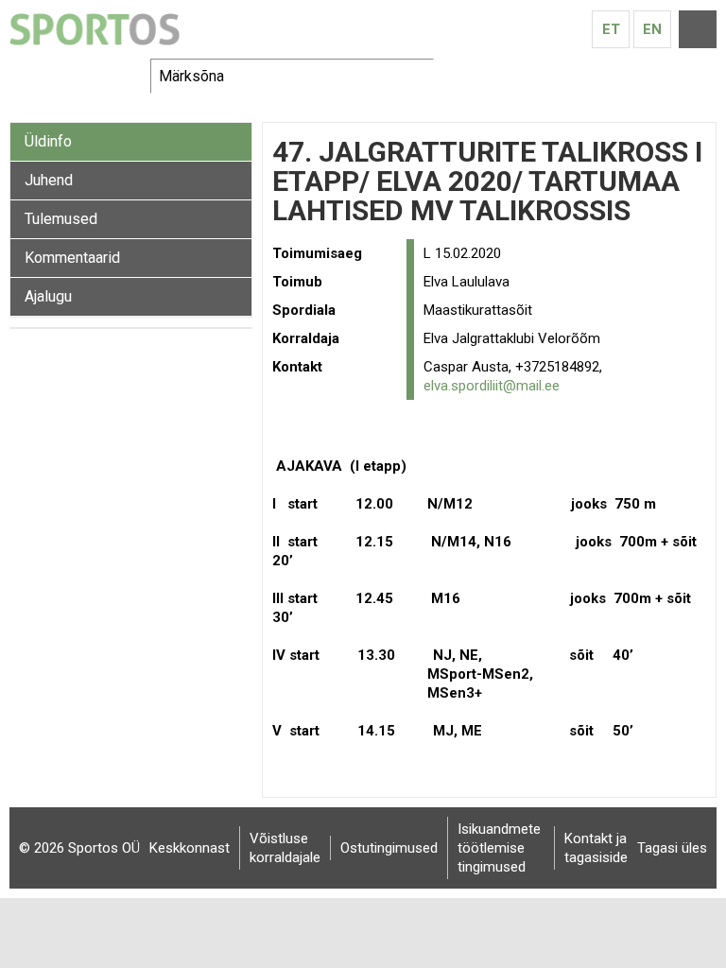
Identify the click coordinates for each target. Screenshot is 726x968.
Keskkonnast (189, 847)
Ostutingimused (389, 847)
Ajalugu (48, 296)
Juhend (49, 180)
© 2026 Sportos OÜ (79, 847)
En (652, 29)
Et (611, 29)
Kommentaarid (72, 258)
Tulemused (61, 219)
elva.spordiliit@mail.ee (492, 385)
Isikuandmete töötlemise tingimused (499, 848)
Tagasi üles (672, 847)
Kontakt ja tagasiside (596, 848)
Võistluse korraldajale (285, 848)
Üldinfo (48, 141)
